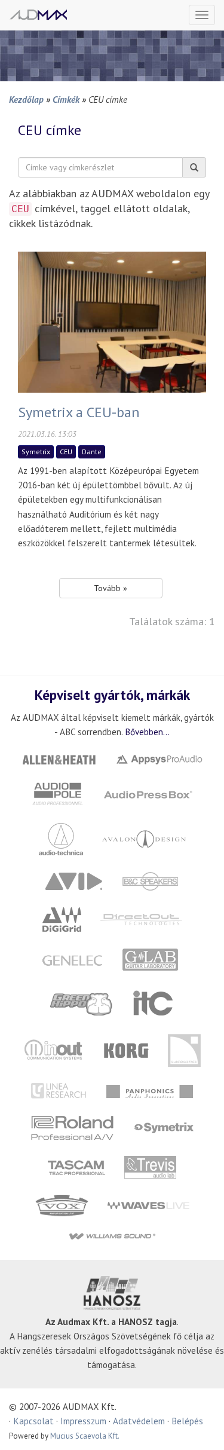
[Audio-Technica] (60, 838)
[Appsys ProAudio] (159, 758)
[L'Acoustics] (184, 1049)
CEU (66, 451)
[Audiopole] (57, 793)
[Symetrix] (164, 1127)
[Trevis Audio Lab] (150, 1166)
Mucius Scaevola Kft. (84, 1436)
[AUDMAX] (38, 14)
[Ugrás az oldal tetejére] (200, 1426)
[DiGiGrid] (61, 918)
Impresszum (83, 1421)
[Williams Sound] (112, 1236)
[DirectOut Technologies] (141, 918)
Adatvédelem (139, 1421)
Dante (92, 451)
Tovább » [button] (110, 588)
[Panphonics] (150, 1090)
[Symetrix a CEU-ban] (112, 321)
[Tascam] (76, 1166)
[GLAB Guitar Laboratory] (151, 959)
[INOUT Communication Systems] (54, 1049)
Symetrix (36, 451)
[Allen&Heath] (58, 758)
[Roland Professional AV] (73, 1127)
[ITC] (153, 1003)
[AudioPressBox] (147, 793)
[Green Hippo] (81, 1003)
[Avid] (73, 880)
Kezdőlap (26, 99)
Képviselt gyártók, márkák (112, 694)
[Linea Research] (59, 1090)
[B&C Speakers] (150, 880)
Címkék (66, 99)
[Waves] (148, 1205)
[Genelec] (72, 959)
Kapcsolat (33, 1421)
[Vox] (61, 1205)
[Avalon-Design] (144, 838)
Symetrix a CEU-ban (79, 412)
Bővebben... (147, 732)
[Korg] (126, 1049)
